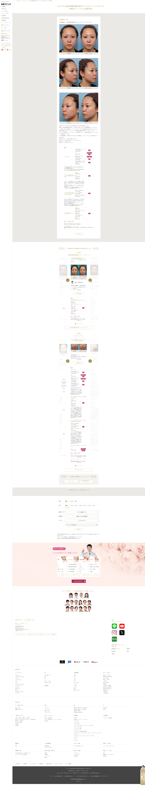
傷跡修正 (104, 684)
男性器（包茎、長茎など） (107, 688)
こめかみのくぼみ (18, 679)
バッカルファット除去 (77, 728)
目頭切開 (16, 723)
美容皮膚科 (76, 672)
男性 (76, 501)
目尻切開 (16, 725)
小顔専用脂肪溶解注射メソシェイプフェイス (79, 327)
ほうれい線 (17, 687)
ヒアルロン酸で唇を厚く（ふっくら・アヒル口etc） (53, 719)
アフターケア (46, 634)
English (9, 49)
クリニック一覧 (5, 13)
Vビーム (75, 738)
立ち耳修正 (105, 707)
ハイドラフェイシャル (77, 729)
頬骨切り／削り (17, 707)
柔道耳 (104, 709)
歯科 (45, 676)
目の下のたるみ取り (18, 722)
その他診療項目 (48, 743)
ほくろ (75, 687)
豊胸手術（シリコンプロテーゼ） (108, 754)
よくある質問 (68, 763)
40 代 (85, 505)
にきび (75, 684)
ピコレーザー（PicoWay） (78, 726)
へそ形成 (104, 681)
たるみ (16, 682)
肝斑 (74, 688)
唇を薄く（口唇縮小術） (49, 717)
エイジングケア (18, 672)
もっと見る (62, 574)
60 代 (94, 505)
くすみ (75, 679)
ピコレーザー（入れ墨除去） (108, 717)
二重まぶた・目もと (48, 682)
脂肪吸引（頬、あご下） (19, 709)
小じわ (16, 678)
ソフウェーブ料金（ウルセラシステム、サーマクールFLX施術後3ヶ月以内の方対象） (69, 193)
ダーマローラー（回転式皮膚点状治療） (80, 731)
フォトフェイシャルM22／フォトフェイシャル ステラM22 (83, 725)
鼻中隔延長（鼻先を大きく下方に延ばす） (81, 707)
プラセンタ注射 (76, 723)
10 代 (72, 505)
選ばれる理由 (9, 45)
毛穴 (74, 681)
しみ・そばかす (76, 682)
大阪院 (113, 653)
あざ (74, 676)
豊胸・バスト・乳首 (106, 675)
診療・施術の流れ (5, 18)
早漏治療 (46, 754)
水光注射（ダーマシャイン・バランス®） (81, 719)
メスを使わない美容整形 (107, 685)
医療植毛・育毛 (105, 690)
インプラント (47, 707)
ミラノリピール (76, 720)
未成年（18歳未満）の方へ (59, 776)
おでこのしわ (17, 675)
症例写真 (4, 15)
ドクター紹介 (4, 11)
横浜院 (128, 648)
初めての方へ (4, 43)
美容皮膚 (75, 715)
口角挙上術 (46, 720)
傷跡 (16, 745)
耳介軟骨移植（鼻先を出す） (78, 712)
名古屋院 (113, 651)
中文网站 (4, 49)
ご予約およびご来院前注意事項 (95, 776)
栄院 (128, 651)
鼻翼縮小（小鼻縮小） (77, 710)
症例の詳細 (78, 293)
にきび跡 (75, 685)
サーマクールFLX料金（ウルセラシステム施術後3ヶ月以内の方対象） (69, 175)
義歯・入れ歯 (47, 710)
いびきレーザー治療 (48, 747)
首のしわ (16, 690)
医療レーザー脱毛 (106, 679)
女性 (72, 501)
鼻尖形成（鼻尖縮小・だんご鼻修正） (80, 709)
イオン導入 (76, 737)
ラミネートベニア (47, 712)
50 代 (89, 505)
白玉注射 (75, 717)
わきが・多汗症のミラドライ (78, 745)
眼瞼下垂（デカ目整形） (19, 720)
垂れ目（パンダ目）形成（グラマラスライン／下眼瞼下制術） (25, 719)
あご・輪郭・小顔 (24, 0)
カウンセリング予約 (20, 634)
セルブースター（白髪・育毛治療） (21, 754)
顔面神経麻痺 (47, 745)
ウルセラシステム (67, 156)
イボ (74, 678)
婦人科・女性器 (105, 682)
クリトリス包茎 (76, 754)
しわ (16, 681)
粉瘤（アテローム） (77, 690)
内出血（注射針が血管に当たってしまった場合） (71, 227)
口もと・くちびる (47, 681)
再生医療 (46, 685)
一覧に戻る (79, 233)
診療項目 (4, 6)
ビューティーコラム (58, 763)
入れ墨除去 (105, 691)
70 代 (68, 507)
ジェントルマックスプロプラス (108, 745)
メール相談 (4, 27)
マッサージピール (77, 722)
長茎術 (46, 757)
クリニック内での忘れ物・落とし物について (82, 776)
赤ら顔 (75, 675)
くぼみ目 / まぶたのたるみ (19, 676)
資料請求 (53, 634)
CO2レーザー (76, 740)
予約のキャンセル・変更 (6, 30)
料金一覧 (4, 8)
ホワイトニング (47, 709)
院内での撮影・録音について (69, 776)
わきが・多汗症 (105, 678)
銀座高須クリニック (116, 648)
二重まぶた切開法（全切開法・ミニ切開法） (22, 717)
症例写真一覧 (18, 0)
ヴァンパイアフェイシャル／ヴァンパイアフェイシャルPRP (84, 735)
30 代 (81, 505)
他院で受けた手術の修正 (107, 687)
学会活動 (3, 47)
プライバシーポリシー (104, 776)
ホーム (14, 0)
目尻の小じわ (17, 688)
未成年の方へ (9, 43)
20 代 (76, 505)
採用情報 (4, 20)
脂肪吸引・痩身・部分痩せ (107, 676)
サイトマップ (52, 776)
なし (68, 501)
